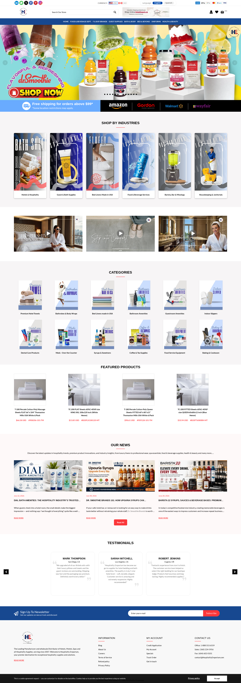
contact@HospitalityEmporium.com (209, 657)
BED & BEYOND (143, 21)
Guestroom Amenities (174, 313)
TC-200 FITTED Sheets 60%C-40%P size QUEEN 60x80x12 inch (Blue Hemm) (193, 412)
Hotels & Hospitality (30, 195)
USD (115, 3)
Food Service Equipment (174, 353)
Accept (217, 678)
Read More (19, 660)
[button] (104, 94)
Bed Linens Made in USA (102, 195)
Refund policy (103, 661)
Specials (149, 653)
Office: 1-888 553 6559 (205, 645)
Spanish (168, 3)
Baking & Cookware (210, 353)
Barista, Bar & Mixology (175, 195)
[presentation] (5, 62)
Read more (18, 518)
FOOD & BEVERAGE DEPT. (80, 21)
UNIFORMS (156, 21)
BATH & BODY (130, 21)
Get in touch (151, 661)
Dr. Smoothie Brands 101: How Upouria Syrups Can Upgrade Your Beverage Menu (115, 500)
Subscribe (211, 613)
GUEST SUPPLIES (116, 21)
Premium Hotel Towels (30, 313)
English (157, 3)
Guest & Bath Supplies (66, 195)
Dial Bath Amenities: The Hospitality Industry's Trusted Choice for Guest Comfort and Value (46, 500)
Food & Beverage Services (139, 195)
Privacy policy (194, 678)
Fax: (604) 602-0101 (203, 653)
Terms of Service (105, 657)
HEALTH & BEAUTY (170, 21)
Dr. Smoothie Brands (136, 511)
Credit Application (154, 645)
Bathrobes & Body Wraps (66, 313)
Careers (101, 653)
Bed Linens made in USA (102, 313)
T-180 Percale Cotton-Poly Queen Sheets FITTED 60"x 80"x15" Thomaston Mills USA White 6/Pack (138, 412)
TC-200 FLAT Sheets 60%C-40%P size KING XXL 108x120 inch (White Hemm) (84, 412)
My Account (151, 649)
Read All (120, 522)
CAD (124, 3)
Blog (100, 645)
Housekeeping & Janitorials (211, 195)
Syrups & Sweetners (102, 353)
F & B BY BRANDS (100, 21)
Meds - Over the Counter (66, 353)
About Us (102, 649)
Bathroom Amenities (139, 313)
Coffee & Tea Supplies (139, 353)
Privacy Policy (104, 665)
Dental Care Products (30, 353)
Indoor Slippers (210, 313)
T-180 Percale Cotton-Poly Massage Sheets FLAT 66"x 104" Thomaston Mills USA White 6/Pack (30, 412)
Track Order (151, 657)
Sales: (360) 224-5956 (204, 649)
